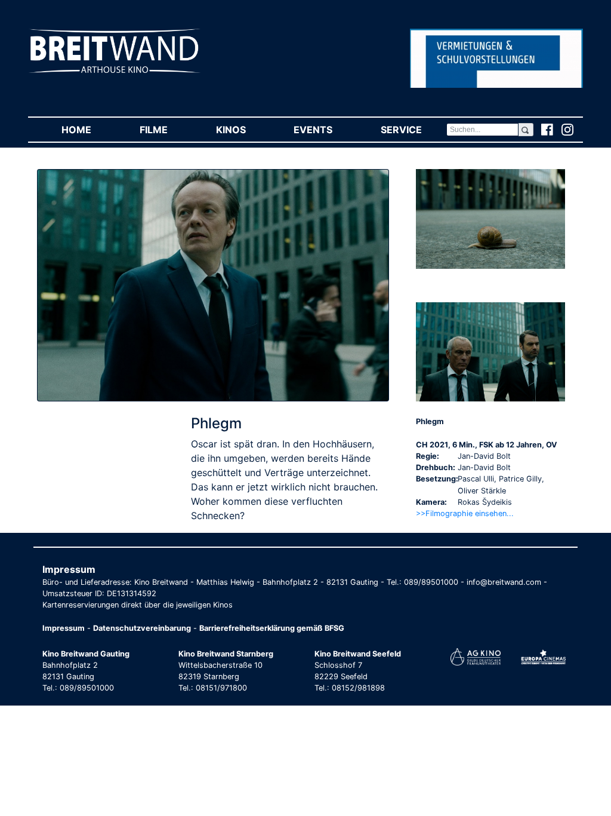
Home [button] (88, 130)
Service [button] (413, 130)
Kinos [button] (243, 130)
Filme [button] (166, 130)
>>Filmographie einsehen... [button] (465, 513)
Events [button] (325, 130)
